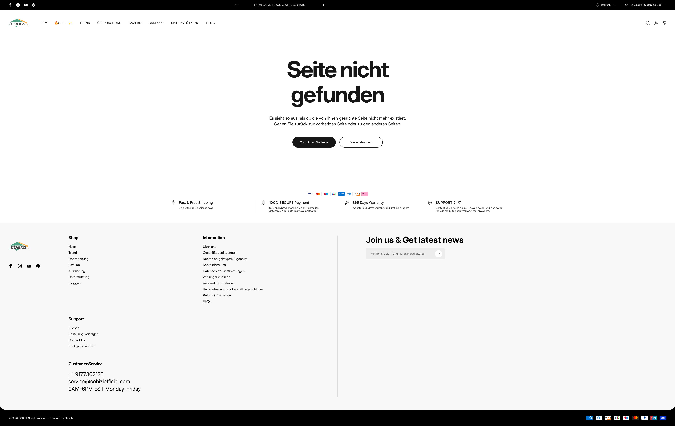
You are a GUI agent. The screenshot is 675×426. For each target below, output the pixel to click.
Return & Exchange (217, 295)
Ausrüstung (76, 271)
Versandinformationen (219, 283)
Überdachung (78, 259)
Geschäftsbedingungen (219, 252)
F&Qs (207, 301)
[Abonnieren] (438, 253)
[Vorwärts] (323, 5)
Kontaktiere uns (214, 265)
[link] (104, 389)
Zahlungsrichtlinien (216, 277)
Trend (72, 252)
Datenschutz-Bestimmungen (224, 271)
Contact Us (76, 340)
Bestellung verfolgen (83, 334)
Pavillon (74, 265)
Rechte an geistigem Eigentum (225, 259)
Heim (72, 246)
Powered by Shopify (61, 417)
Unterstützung (78, 277)
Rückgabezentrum (81, 346)
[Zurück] (236, 5)
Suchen (73, 328)
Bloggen (74, 283)
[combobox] (606, 5)
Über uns (209, 246)
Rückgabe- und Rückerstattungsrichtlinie (233, 289)
